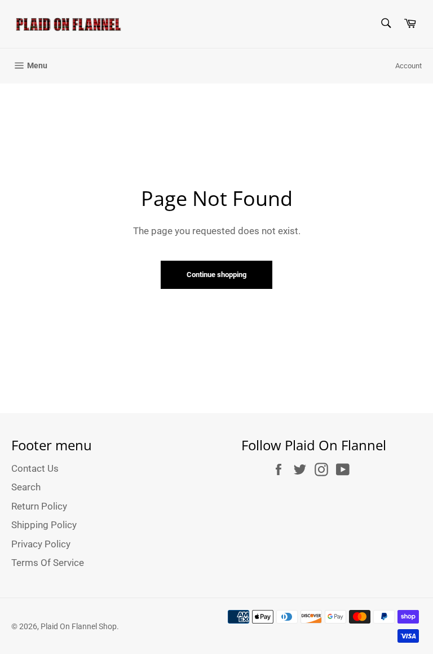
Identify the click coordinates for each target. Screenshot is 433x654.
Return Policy (39, 506)
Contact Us (35, 468)
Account (408, 66)
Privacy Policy (40, 544)
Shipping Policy (44, 524)
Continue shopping (216, 274)
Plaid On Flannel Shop (79, 626)
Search (26, 487)
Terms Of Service (47, 562)
